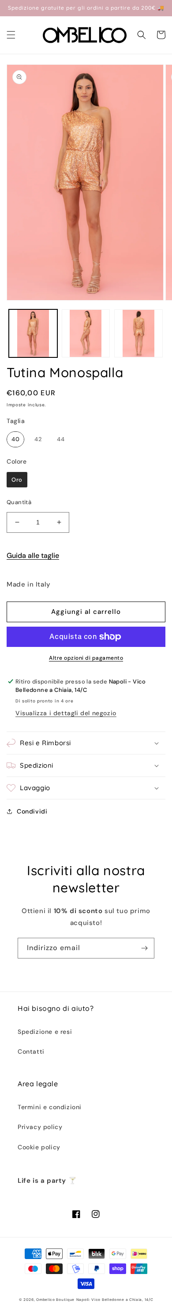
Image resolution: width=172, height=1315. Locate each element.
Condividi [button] (32, 811)
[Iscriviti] (144, 948)
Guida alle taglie (33, 555)
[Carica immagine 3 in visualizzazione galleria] (138, 333)
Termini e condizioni (50, 1107)
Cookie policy (39, 1147)
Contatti (31, 1051)
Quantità (19, 502)
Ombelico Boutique (55, 1299)
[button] (11, 35)
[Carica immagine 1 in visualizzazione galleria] (33, 333)
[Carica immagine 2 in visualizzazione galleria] (86, 333)
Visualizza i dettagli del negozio (65, 713)
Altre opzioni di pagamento (86, 657)
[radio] (15, 439)
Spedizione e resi (45, 1032)
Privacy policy (40, 1127)
